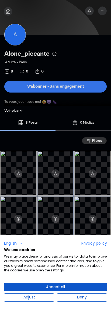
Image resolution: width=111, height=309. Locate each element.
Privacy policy (94, 243)
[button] (13, 243)
